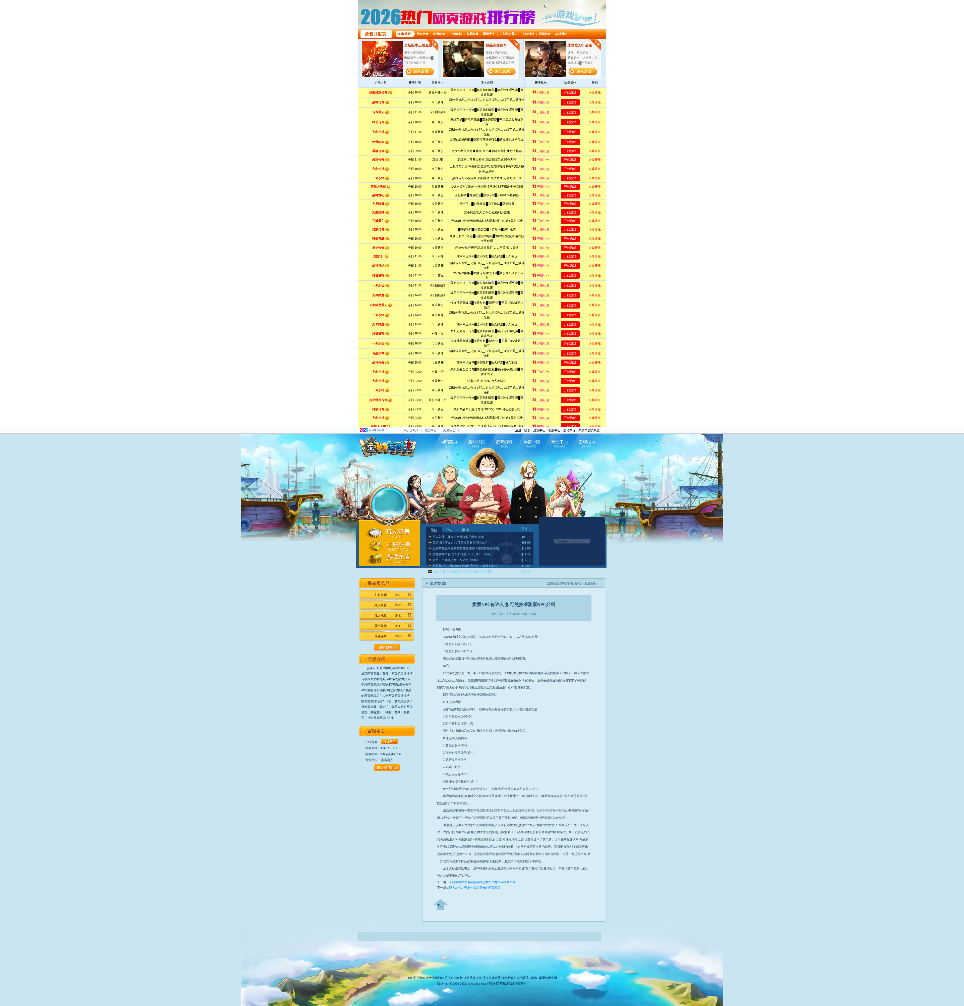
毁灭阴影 (388, 605)
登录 (527, 430)
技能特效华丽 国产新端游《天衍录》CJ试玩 (462, 554)
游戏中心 (539, 430)
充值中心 (431, 430)
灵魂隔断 (388, 636)
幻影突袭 (388, 595)
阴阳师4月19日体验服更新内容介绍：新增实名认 (465, 566)
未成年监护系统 (588, 430)
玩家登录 (388, 533)
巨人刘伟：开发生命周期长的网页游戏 (458, 537)
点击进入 (387, 760)
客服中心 (554, 430)
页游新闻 (477, 443)
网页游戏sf (411, 430)
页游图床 (560, 443)
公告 (449, 529)
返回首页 (386, 446)
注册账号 (388, 546)
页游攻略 (532, 443)
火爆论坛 (449, 430)
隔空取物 (388, 626)
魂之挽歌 (388, 615)
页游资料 (504, 443)
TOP (440, 904)
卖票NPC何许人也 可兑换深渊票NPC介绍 (460, 542)
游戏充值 (388, 559)
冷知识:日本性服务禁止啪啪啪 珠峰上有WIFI (462, 571)
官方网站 (449, 443)
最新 (434, 529)
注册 (518, 430)
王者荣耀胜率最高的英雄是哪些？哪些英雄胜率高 (466, 548)
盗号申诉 (569, 430)
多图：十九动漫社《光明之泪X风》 (456, 560)
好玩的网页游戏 (570, 583)
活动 (465, 529)
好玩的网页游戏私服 (500, 983)
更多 (526, 528)
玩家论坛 (588, 443)
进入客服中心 (387, 767)
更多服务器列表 (387, 647)
